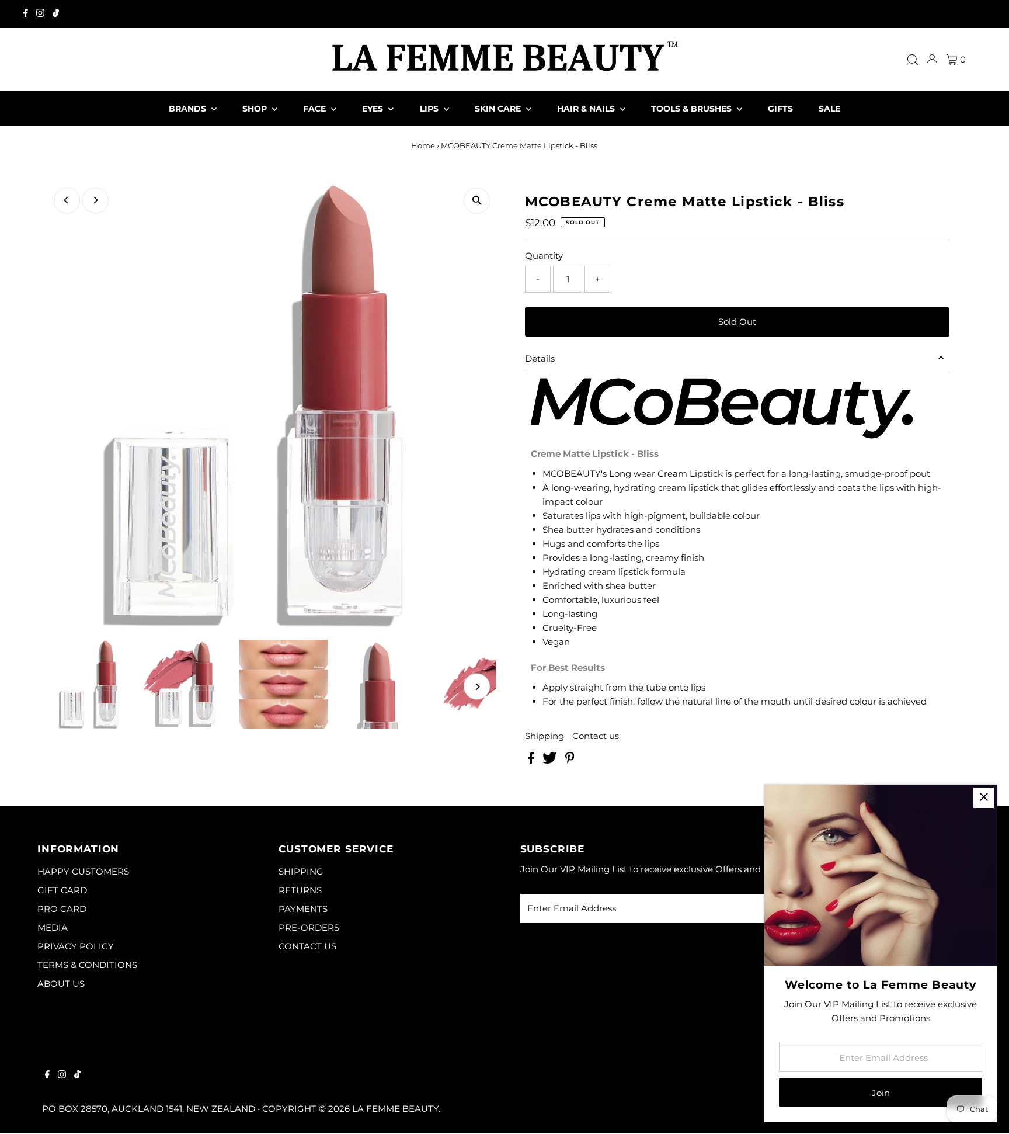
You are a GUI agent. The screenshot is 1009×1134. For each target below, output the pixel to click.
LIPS (430, 108)
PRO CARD (61, 908)
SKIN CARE (499, 108)
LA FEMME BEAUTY (395, 1108)
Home (423, 145)
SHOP (255, 108)
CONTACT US (307, 946)
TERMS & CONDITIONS (87, 964)
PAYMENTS (303, 908)
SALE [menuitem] (829, 108)
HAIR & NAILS (587, 108)
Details (540, 358)
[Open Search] (912, 59)
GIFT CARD (62, 890)
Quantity (544, 255)
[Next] (95, 200)
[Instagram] (40, 14)
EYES (373, 108)
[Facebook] (25, 14)
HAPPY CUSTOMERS (83, 871)
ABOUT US (61, 983)
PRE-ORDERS (309, 927)
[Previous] (67, 200)
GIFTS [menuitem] (780, 108)
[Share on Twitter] (550, 760)
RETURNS (300, 890)
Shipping (544, 735)
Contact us (595, 735)
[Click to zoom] (477, 201)
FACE (315, 108)
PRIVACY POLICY (75, 946)
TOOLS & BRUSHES (692, 108)
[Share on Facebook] (532, 760)
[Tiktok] (56, 14)
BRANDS (188, 108)
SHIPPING (301, 871)
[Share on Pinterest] (570, 760)
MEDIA (52, 927)
